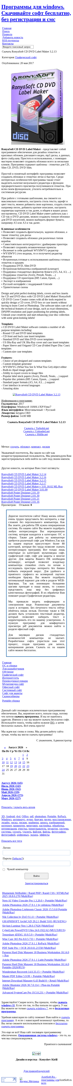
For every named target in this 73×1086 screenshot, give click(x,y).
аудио (29, 819)
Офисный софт (11, 687)
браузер (38, 819)
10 (3, 762)
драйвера (33, 822)
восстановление (61, 819)
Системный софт (12, 690)
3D (3, 816)
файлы (46, 831)
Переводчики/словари (15, 680)
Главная (6, 28)
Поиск (6, 31)
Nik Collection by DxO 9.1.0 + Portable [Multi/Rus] (30, 916)
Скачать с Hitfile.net (36, 434)
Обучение (8, 671)
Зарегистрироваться (36, 883)
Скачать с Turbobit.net (36, 428)
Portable (51, 816)
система (63, 828)
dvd (18, 816)
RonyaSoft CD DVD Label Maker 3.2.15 (23, 480)
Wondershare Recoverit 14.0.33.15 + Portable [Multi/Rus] (33, 971)
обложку (25, 446)
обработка (58, 825)
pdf (31, 816)
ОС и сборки (9, 665)
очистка (22, 828)
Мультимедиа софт (13, 684)
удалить (26, 831)
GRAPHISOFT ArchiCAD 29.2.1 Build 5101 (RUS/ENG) (34, 921)
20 (15, 766)
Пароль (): (13, 858)
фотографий (8, 834)
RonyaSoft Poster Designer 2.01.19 (20, 492)
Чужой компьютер (17, 869)
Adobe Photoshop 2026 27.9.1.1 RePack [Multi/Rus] (30, 943)
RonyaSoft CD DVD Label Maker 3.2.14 (23, 474)
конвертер (19, 825)
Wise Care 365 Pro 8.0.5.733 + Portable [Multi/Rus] (30, 939)
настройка (45, 825)
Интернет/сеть (10, 677)
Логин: (7, 847)
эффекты (44, 834)
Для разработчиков (13, 668)
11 (7, 762)
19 (11, 766)
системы (6, 831)
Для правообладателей (36, 1071)
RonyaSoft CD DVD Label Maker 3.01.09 (24, 489)
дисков (46, 446)
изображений (57, 822)
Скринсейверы (11, 696)
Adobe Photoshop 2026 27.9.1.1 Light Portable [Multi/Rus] (34, 959)
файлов (37, 831)
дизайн (5, 822)
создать (14, 446)
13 (15, 762)
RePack (62, 816)
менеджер (32, 825)
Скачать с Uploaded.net (36, 431)
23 (27, 766)
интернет (6, 825)
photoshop (40, 816)
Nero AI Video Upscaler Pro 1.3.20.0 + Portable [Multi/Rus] (34, 900)
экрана (34, 834)
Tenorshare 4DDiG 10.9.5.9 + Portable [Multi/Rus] (29, 934)
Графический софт (26, 57)
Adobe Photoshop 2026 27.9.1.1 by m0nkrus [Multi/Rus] (33, 905)
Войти (36, 876)
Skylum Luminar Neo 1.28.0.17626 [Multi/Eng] (28, 925)
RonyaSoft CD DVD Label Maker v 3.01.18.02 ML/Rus (32, 486)
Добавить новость (12, 37)
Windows (6, 819)
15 (23, 762)
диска (14, 822)
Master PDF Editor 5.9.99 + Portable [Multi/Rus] (28, 976)
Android (10, 816)
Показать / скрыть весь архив (18, 807)
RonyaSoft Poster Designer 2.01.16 (20, 501)
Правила (7, 34)
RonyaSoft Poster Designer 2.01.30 (20, 495)
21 (19, 766)
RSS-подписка (10, 40)
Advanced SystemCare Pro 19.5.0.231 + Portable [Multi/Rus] (35, 992)
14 (19, 762)
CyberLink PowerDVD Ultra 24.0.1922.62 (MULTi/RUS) (33, 930)
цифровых (23, 834)
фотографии (59, 831)
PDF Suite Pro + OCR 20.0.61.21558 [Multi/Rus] (29, 947)
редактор (53, 828)
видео (47, 819)
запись (44, 822)
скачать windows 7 (37, 1008)
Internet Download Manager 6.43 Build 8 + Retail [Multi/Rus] (35, 980)
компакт (36, 446)
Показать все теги (11, 840)
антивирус (19, 819)
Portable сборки (11, 700)
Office (25, 816)
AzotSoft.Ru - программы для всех (50, 1079)
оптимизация (9, 828)
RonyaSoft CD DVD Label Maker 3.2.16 (23, 477)
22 (23, 766)
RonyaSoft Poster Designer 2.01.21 (20, 498)
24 (3, 769)
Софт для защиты (12, 693)
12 (11, 762)
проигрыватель (37, 828)
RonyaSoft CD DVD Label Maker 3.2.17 (23, 483)
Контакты (8, 43)
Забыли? (18, 858)
